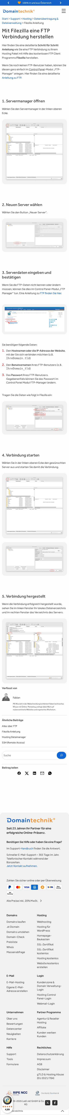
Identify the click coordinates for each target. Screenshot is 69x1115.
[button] (34, 151)
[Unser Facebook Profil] (54, 1102)
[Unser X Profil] (47, 1102)
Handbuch (27, 848)
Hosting (27, 18)
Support (15, 18)
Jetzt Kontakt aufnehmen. (22, 866)
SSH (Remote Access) (13, 742)
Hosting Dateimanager (14, 737)
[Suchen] (61, 755)
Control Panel (37, 69)
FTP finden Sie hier (50, 293)
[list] (34, 3)
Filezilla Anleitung (11, 731)
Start (5, 18)
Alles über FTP (9, 726)
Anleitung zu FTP (11, 77)
